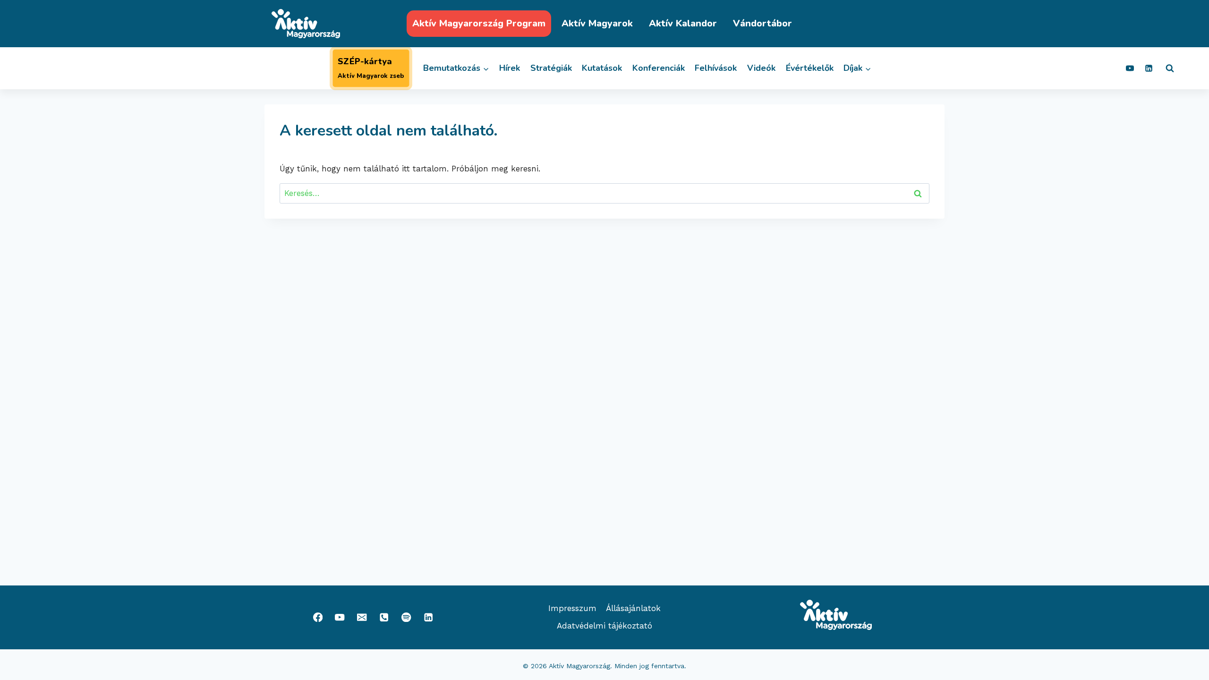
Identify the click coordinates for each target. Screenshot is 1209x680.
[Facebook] (317, 617)
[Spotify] (406, 617)
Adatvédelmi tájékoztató (604, 625)
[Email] (362, 617)
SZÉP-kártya (371, 68)
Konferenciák (658, 68)
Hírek (509, 68)
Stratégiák (551, 68)
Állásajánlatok (633, 608)
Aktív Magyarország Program (478, 23)
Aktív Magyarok (597, 23)
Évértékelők (810, 68)
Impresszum (572, 608)
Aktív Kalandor (683, 23)
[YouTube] (1130, 68)
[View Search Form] (1169, 68)
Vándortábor (762, 23)
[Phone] (384, 617)
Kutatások (602, 68)
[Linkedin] (1149, 68)
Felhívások (716, 68)
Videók (761, 68)
